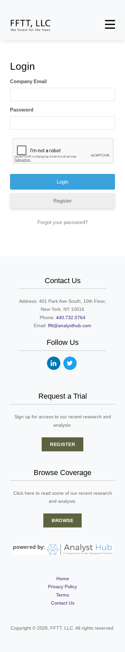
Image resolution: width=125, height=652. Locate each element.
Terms (62, 595)
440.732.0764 (70, 317)
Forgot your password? (62, 222)
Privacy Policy (62, 586)
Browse (62, 520)
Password (21, 110)
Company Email (28, 81)
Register (62, 201)
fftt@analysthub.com (69, 325)
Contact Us (62, 603)
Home (62, 578)
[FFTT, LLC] (30, 25)
